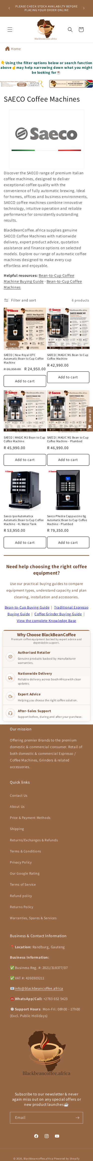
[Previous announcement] (9, 8)
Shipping (17, 829)
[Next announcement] (83, 8)
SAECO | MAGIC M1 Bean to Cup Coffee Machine (68, 357)
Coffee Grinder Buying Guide (58, 614)
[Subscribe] (77, 1118)
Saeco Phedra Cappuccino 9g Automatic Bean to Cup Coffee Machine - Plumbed (67, 520)
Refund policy (21, 896)
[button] (9, 29)
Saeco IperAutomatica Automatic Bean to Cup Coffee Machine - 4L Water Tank (24, 520)
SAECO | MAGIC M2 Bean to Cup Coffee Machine (24, 439)
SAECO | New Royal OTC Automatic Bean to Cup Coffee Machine (24, 358)
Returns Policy (21, 907)
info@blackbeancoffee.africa (39, 988)
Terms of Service (23, 884)
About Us (17, 806)
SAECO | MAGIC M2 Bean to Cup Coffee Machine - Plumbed (68, 439)
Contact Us (19, 795)
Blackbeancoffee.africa (38, 1158)
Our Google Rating (24, 873)
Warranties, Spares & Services (33, 918)
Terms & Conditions (25, 851)
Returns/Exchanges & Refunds (34, 840)
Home (16, 48)
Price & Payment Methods (30, 817)
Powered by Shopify (67, 1158)
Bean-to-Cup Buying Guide (27, 607)
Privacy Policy (20, 862)
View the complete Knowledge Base (46, 620)
